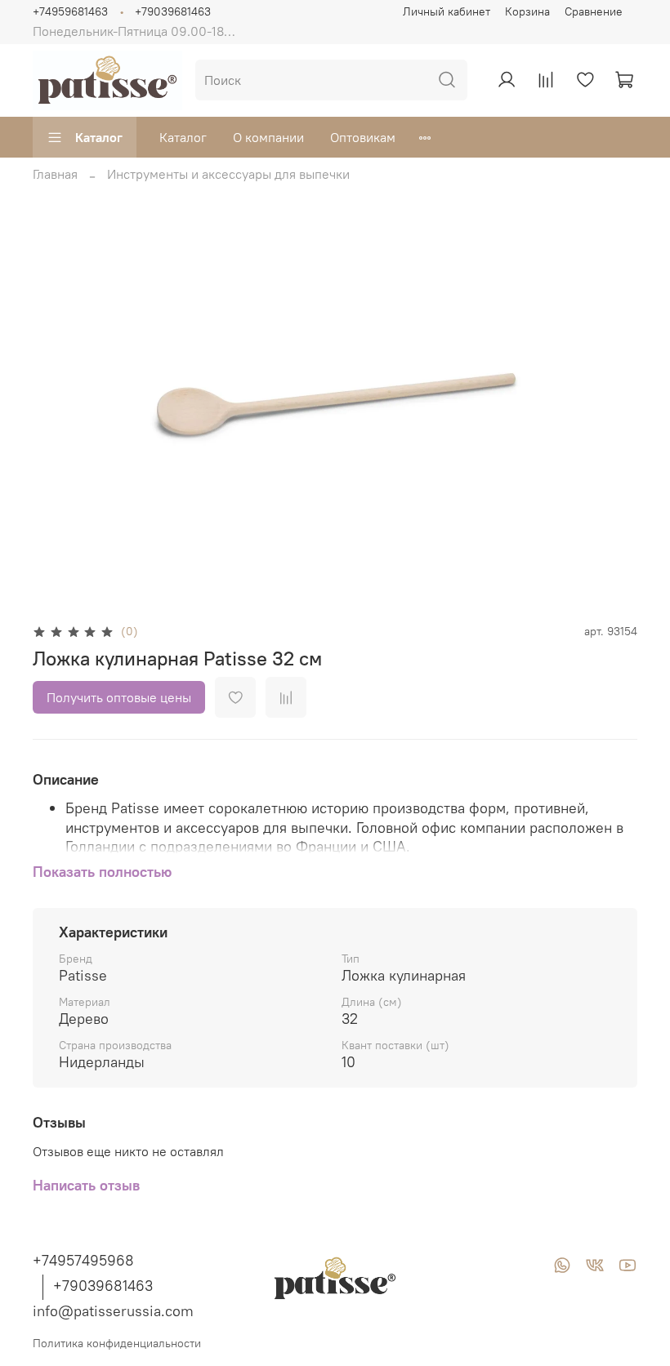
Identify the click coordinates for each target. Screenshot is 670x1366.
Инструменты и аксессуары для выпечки (228, 174)
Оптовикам (362, 137)
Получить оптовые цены (119, 697)
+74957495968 (83, 1260)
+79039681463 (173, 11)
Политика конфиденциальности (117, 1343)
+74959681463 (70, 11)
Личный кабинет (446, 11)
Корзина (527, 11)
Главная (55, 174)
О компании (268, 137)
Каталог (99, 137)
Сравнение (594, 11)
